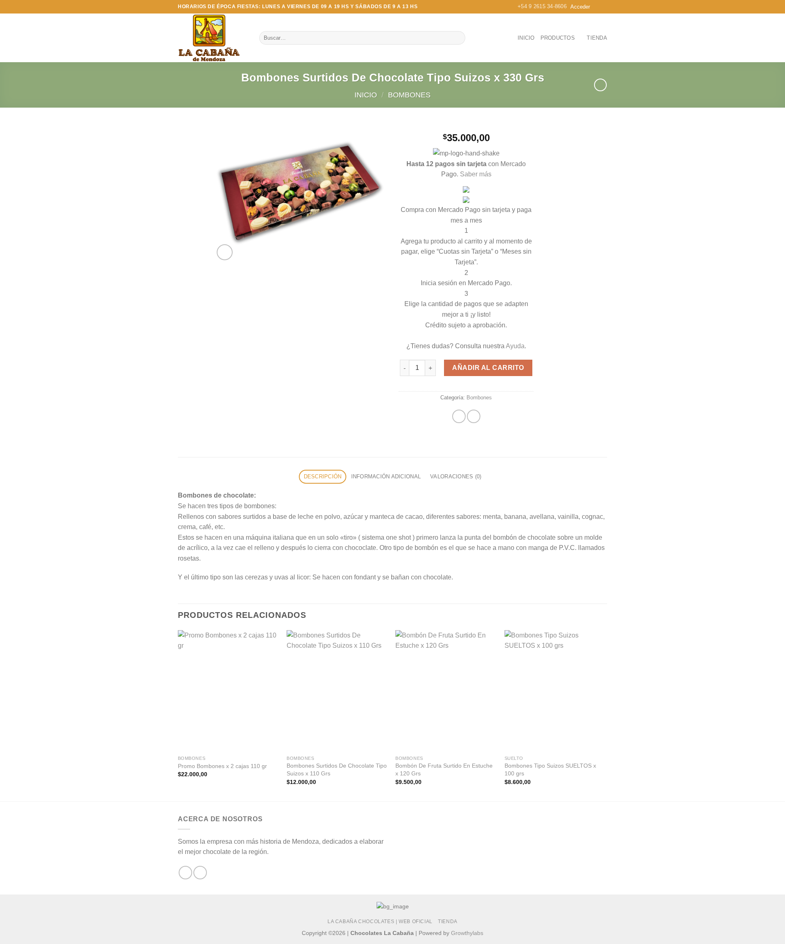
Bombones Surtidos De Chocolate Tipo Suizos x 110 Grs (337, 769)
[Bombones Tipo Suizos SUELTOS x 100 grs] (555, 690)
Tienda (597, 38)
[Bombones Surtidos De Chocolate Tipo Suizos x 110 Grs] (337, 690)
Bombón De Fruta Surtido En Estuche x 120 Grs (444, 769)
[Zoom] (225, 252)
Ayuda (515, 345)
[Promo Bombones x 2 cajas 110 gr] (228, 690)
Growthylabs (467, 933)
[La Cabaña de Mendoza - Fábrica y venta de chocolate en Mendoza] (212, 38)
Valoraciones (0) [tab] (455, 476)
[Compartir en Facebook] (459, 416)
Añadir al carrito (488, 367)
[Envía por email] (473, 416)
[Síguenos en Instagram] (200, 872)
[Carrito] (600, 7)
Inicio (526, 38)
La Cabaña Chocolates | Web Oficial (380, 921)
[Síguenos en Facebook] (185, 872)
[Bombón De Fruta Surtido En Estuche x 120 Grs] (445, 690)
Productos (558, 38)
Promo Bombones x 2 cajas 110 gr (222, 766)
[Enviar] (457, 38)
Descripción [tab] (323, 476)
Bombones (409, 94)
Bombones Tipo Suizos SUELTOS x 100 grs (550, 769)
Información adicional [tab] (386, 476)
